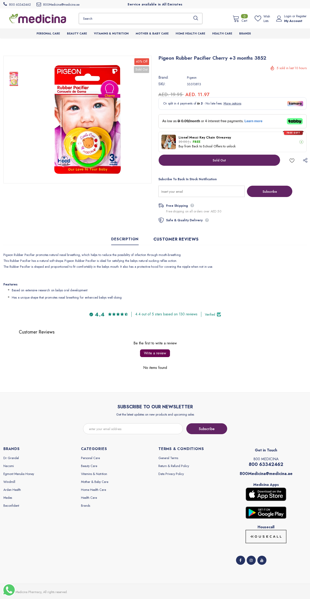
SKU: (162, 84)
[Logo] (37, 18)
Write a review (155, 353)
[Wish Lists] (292, 160)
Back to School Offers (207, 146)
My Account (293, 21)
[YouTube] (261, 560)
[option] (87, 119)
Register (301, 16)
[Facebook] (240, 560)
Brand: (163, 77)
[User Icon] (279, 19)
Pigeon (192, 77)
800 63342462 (266, 464)
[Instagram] (251, 560)
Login (288, 16)
